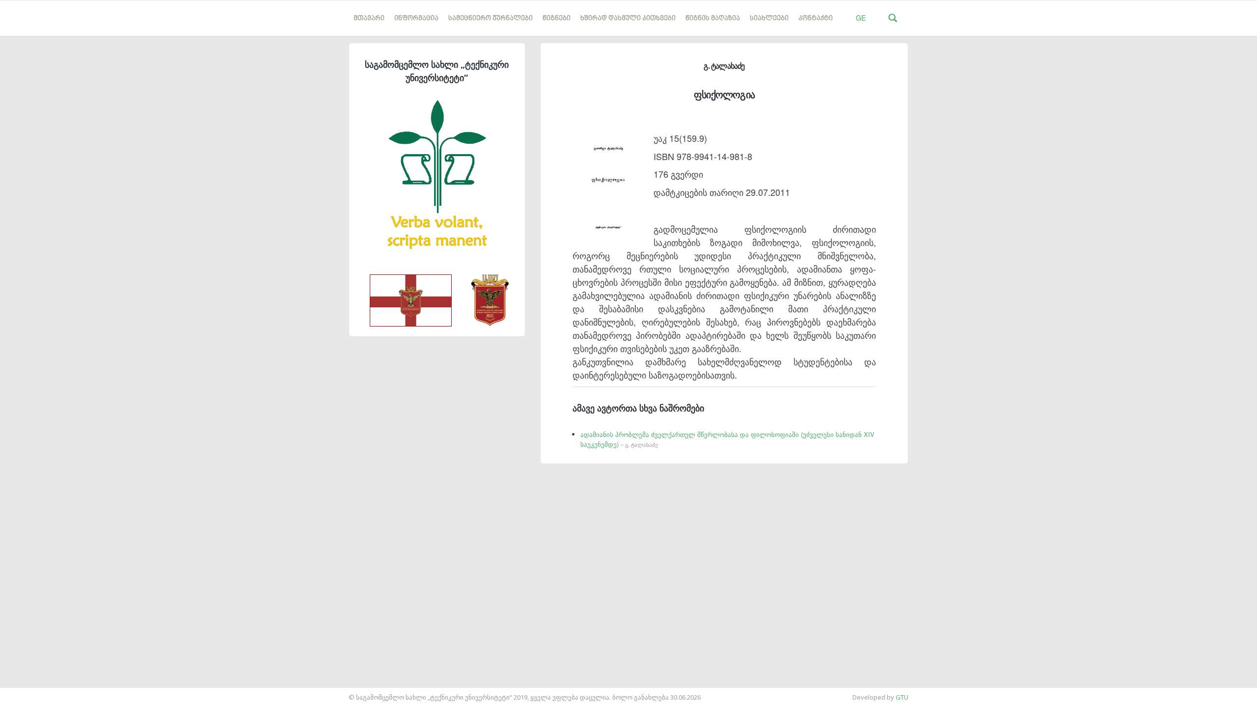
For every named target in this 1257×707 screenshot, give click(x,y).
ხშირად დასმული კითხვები (628, 18)
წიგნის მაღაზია (712, 18)
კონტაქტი (815, 18)
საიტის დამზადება (29, 692)
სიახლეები (769, 18)
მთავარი (369, 18)
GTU (902, 697)
